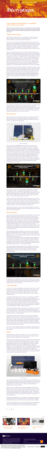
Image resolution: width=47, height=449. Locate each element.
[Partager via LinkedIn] (11, 409)
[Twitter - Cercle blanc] (35, 2)
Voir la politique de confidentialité (16, 447)
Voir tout (43, 416)
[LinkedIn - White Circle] (34, 2)
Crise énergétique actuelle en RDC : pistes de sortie (23, 427)
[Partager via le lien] (13, 409)
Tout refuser (37, 446)
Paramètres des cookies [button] (30, 446)
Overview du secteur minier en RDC (37, 427)
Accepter (42, 446)
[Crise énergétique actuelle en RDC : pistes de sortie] (23, 421)
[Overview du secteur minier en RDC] (37, 421)
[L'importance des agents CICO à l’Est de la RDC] (9, 421)
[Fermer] (45, 446)
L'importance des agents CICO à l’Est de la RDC (8, 427)
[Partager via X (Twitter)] (9, 409)
